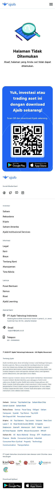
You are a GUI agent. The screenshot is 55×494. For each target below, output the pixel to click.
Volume (39, 420)
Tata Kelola (8, 271)
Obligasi (36, 410)
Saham (6, 211)
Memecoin (25, 427)
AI (11, 424)
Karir (5, 251)
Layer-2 (46, 427)
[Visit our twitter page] (10, 192)
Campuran (7, 413)
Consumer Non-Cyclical (12, 442)
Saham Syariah (9, 406)
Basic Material (22, 435)
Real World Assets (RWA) (24, 424)
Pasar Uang (26, 410)
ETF (38, 435)
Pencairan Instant (24, 416)
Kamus (6, 291)
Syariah (16, 413)
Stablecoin (7, 427)
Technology (37, 442)
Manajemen (9, 266)
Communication (9, 445)
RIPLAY (43, 431)
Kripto (6, 221)
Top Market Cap (24, 402)
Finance (6, 438)
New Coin (48, 420)
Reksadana (8, 216)
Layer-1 (6, 424)
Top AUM (34, 413)
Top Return (24, 413)
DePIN (20, 431)
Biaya (5, 256)
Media (13, 438)
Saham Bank (21, 406)
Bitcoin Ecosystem (31, 431)
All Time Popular (9, 431)
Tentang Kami (10, 261)
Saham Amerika (11, 226)
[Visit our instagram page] (22, 192)
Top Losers (29, 420)
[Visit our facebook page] (4, 192)
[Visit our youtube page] (16, 192)
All (11, 420)
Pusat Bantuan (10, 286)
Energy (32, 435)
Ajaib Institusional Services (16, 232)
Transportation (23, 445)
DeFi (33, 427)
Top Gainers (19, 420)
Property (27, 442)
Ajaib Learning (10, 301)
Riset (5, 296)
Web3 (39, 427)
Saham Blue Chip (39, 402)
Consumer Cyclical (25, 438)
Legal (5, 246)
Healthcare (46, 435)
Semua (13, 402)
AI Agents (39, 424)
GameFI (16, 427)
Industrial (38, 438)
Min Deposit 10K (9, 416)
